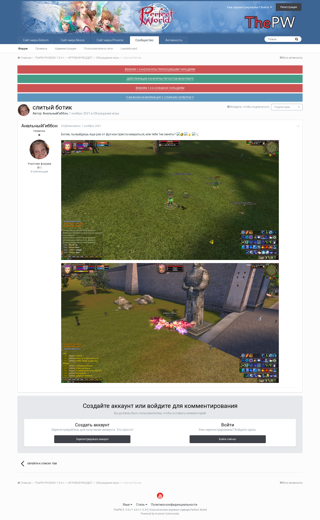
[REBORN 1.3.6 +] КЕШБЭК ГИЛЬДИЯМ (160, 88)
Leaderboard (129, 48)
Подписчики (282, 107)
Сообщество (144, 40)
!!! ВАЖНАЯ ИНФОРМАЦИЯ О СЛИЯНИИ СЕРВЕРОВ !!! (160, 97)
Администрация (65, 48)
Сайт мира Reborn (36, 40)
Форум (23, 48)
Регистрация (288, 7)
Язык (126, 504)
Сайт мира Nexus (73, 40)
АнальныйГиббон (55, 113)
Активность (173, 40)
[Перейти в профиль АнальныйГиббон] (24, 110)
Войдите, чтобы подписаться (249, 106)
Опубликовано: (81, 126)
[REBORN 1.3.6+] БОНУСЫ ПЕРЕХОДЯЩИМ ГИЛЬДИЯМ (160, 69)
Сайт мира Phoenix (110, 40)
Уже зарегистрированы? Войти (248, 7)
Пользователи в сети (98, 48)
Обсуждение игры (106, 113)
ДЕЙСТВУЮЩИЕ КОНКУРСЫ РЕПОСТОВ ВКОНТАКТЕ (160, 78)
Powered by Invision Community (160, 513)
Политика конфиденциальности (174, 504)
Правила (41, 48)
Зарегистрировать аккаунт (92, 439)
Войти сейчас (227, 439)
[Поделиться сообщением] (298, 126)
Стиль (140, 504)
